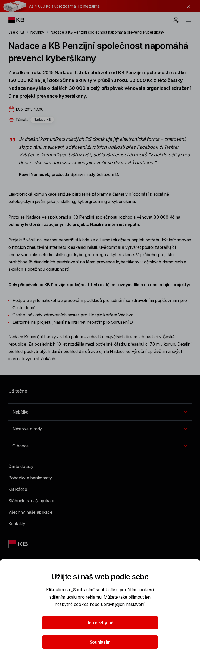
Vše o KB (16, 32)
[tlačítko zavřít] (187, 6)
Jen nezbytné (100, 622)
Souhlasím (100, 642)
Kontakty (16, 523)
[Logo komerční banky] (20, 20)
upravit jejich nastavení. (123, 604)
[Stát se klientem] (176, 20)
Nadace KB (42, 120)
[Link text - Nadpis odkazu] (18, 544)
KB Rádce (17, 489)
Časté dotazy (20, 466)
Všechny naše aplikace (30, 512)
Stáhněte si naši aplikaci (31, 500)
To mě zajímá (89, 6)
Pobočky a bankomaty (30, 477)
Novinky (37, 32)
